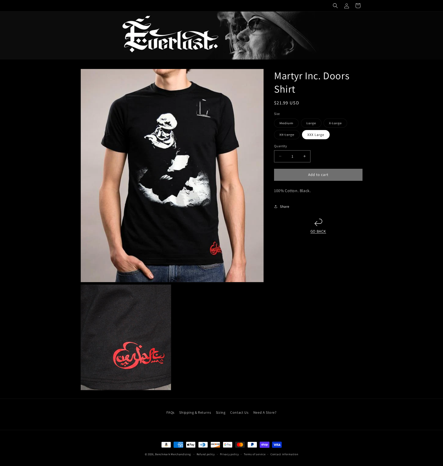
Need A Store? (265, 412)
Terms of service (254, 454)
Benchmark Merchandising (173, 454)
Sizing (221, 412)
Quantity (280, 146)
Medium (289, 124)
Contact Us (239, 412)
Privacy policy (229, 454)
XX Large (289, 135)
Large (313, 124)
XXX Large (315, 134)
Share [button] (284, 206)
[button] (335, 5)
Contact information (284, 454)
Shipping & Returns (195, 412)
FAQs (170, 412)
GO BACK (318, 231)
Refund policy (206, 454)
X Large (338, 124)
